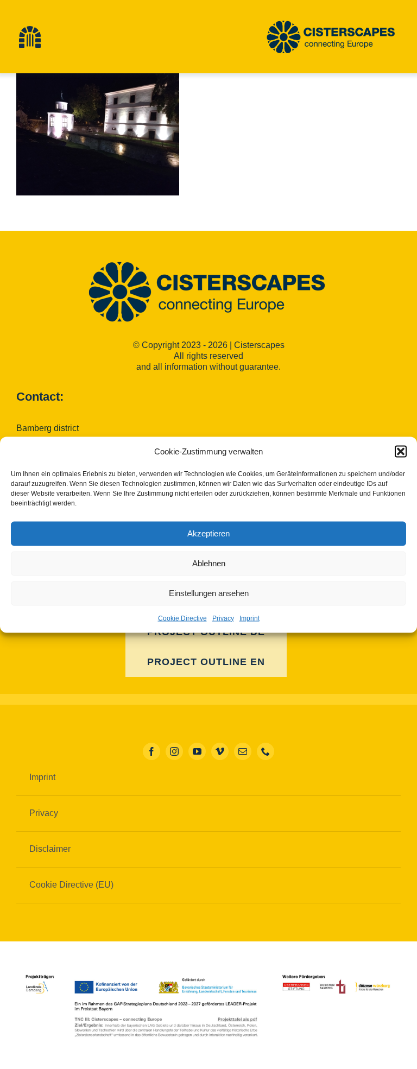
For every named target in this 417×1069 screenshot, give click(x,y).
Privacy (223, 618)
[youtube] (197, 751)
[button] (400, 451)
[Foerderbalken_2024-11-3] (208, 972)
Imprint (249, 618)
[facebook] (151, 751)
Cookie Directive (182, 618)
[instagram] (174, 751)
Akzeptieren (208, 533)
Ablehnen (208, 563)
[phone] (265, 751)
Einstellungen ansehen (209, 593)
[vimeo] (220, 751)
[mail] (242, 751)
